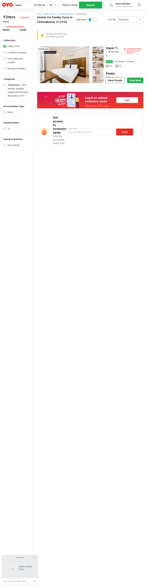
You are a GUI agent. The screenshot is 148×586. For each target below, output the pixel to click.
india (39, 14)
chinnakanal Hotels (66, 14)
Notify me (125, 133)
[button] (24, 17)
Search (90, 5)
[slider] (4, 27)
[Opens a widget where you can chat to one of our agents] (20, 569)
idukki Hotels (49, 14)
